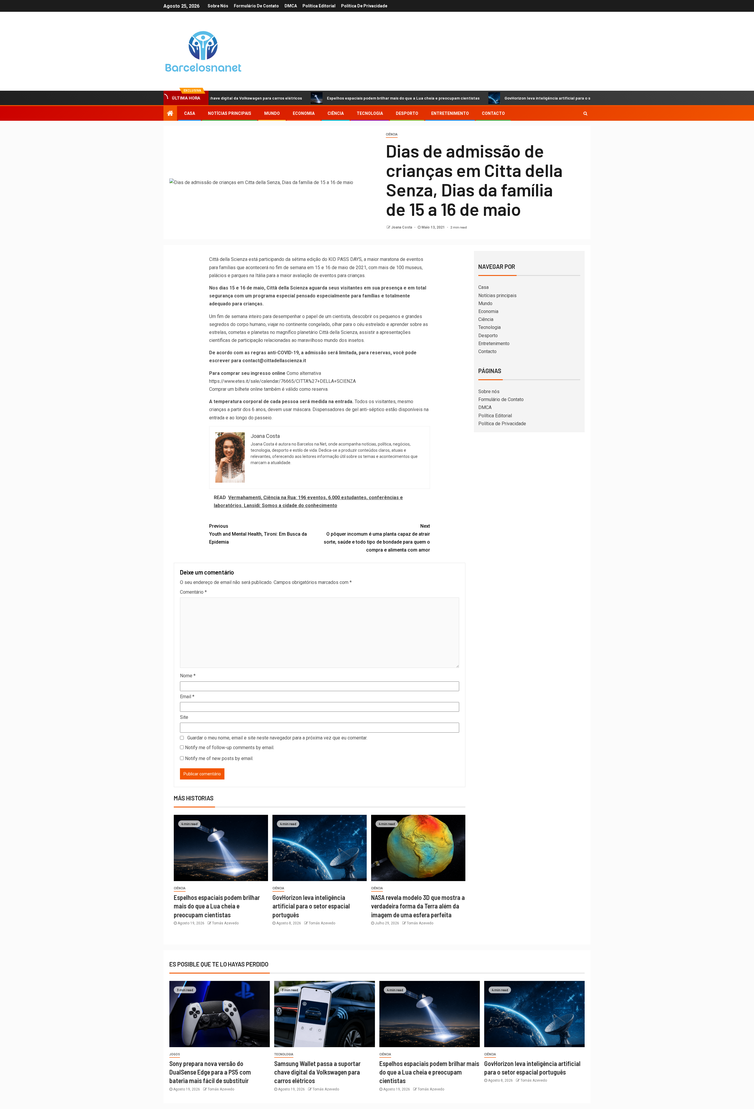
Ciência (336, 113)
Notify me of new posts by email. (219, 758)
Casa (189, 113)
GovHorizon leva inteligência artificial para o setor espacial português (527, 97)
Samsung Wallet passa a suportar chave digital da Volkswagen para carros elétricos (317, 1072)
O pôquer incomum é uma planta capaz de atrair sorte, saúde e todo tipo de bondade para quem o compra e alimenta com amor (377, 538)
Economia (304, 113)
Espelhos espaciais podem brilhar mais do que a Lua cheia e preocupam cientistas (361, 97)
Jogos (174, 1054)
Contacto (493, 113)
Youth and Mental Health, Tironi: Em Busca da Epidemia (258, 534)
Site (184, 717)
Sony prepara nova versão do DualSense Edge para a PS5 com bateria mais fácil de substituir (210, 1072)
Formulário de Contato (256, 6)
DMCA (291, 6)
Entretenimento (450, 113)
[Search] (585, 113)
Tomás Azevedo (225, 923)
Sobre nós (218, 6)
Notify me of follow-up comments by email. (229, 747)
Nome (188, 675)
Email (187, 696)
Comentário (193, 592)
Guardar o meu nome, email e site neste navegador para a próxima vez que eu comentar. (277, 738)
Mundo (272, 113)
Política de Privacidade (364, 6)
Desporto (407, 113)
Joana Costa (402, 227)
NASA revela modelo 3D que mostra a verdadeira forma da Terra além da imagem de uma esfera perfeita (418, 905)
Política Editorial (318, 6)
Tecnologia (370, 113)
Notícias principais (229, 113)
